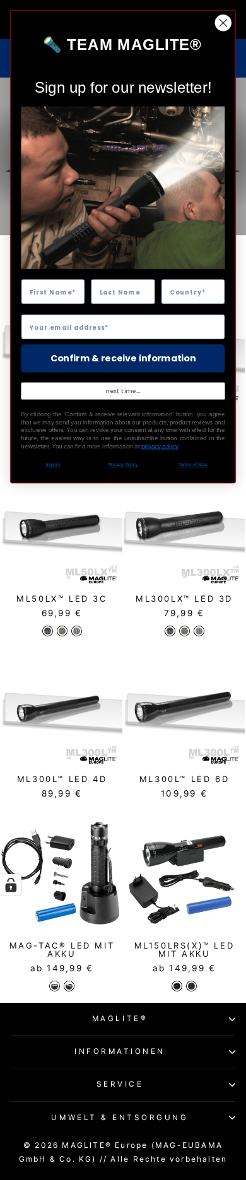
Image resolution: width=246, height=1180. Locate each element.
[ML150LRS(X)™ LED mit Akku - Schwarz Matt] (191, 986)
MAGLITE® (120, 1018)
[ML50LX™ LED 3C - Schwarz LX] (47, 631)
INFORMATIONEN (119, 1051)
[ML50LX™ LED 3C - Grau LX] (76, 631)
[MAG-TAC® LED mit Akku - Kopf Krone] (69, 986)
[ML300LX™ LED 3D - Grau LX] (199, 631)
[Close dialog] (223, 23)
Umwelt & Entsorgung (119, 1117)
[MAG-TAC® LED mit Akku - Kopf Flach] (54, 986)
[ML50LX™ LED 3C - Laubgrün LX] (62, 631)
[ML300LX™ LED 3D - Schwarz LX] (170, 631)
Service (120, 1084)
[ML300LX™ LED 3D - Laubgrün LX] (184, 631)
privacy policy (159, 446)
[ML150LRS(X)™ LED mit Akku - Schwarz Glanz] (177, 986)
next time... (123, 391)
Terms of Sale (193, 464)
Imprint (53, 464)
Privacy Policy (123, 464)
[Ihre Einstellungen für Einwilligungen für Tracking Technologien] (10, 885)
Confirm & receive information (123, 358)
